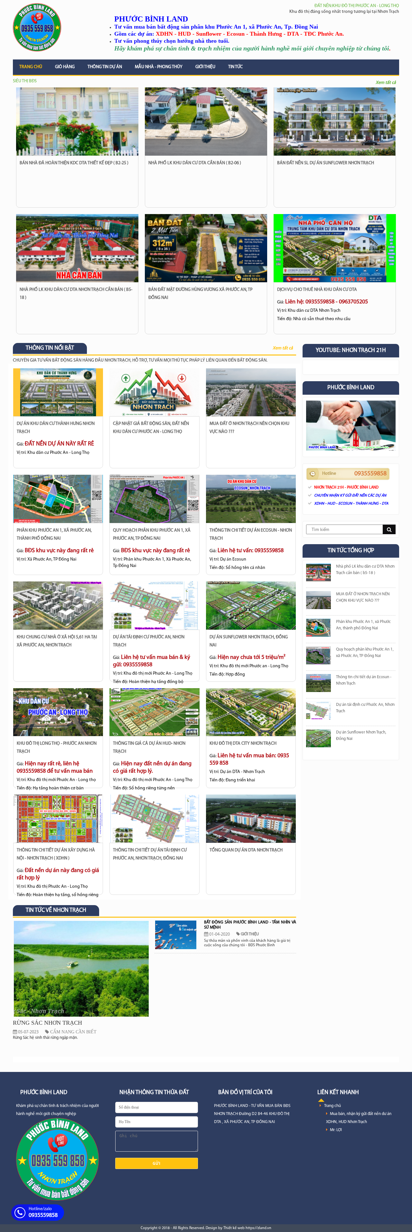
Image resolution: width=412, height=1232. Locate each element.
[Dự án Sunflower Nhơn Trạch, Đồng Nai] (251, 605)
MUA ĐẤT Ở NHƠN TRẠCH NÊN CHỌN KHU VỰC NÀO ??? (249, 427)
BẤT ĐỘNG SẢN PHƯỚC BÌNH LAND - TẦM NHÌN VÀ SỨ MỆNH (250, 925)
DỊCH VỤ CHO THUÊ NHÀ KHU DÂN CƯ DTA (317, 289)
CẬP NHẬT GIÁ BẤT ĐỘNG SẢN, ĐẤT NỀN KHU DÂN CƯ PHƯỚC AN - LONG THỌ (151, 427)
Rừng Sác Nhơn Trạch (47, 1023)
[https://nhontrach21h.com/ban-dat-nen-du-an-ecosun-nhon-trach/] (318, 684)
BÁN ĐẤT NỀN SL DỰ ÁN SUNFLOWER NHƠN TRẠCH (325, 163)
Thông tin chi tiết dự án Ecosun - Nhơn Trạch (251, 534)
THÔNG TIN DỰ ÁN (105, 67)
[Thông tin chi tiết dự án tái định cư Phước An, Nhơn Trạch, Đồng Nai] (154, 819)
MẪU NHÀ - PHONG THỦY (159, 67)
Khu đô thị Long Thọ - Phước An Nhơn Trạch (57, 747)
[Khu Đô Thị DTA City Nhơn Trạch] (251, 712)
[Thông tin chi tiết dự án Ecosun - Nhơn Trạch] (251, 499)
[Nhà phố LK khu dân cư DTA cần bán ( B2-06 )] (206, 121)
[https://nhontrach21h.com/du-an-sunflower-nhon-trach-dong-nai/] (318, 739)
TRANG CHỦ (30, 67)
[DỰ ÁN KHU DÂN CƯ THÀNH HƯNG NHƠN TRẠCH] (58, 392)
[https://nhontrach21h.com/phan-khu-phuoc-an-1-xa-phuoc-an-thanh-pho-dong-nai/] (318, 629)
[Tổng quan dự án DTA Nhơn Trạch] (251, 819)
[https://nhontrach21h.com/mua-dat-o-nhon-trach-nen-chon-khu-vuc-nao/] (318, 601)
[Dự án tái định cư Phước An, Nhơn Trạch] (154, 605)
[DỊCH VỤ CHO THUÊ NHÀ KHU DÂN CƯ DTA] (335, 248)
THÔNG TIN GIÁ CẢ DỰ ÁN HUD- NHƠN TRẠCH (149, 747)
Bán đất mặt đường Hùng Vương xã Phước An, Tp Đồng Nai (200, 293)
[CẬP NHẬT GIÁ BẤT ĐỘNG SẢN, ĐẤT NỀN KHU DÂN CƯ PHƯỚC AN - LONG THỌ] (154, 392)
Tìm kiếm (389, 529)
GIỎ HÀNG (65, 67)
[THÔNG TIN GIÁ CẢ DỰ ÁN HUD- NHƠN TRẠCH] (154, 712)
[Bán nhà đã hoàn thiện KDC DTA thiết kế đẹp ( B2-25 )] (77, 121)
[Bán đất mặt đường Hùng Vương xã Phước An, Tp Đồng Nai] (206, 248)
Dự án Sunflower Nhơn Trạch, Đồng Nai (249, 641)
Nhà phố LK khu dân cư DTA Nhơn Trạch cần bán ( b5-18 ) (76, 293)
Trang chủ (332, 1106)
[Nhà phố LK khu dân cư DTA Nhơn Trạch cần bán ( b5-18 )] (77, 248)
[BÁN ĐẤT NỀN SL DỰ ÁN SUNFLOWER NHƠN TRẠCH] (335, 121)
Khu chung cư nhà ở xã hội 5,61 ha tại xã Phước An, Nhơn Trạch (57, 641)
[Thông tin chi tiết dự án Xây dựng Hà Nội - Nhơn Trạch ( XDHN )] (58, 819)
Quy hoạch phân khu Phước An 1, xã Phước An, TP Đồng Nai (152, 534)
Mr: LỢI (336, 1130)
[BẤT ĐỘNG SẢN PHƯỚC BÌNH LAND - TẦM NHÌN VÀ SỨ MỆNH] (175, 935)
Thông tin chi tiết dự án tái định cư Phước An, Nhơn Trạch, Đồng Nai (150, 854)
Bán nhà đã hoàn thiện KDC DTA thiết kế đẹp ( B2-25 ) (74, 163)
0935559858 (370, 474)
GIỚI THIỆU (205, 67)
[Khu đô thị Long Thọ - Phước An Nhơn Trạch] (58, 712)
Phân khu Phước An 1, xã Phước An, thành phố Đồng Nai (54, 534)
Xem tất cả (386, 82)
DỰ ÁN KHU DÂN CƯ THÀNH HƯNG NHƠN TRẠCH (56, 427)
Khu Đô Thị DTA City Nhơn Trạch (243, 743)
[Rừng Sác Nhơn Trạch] (81, 1016)
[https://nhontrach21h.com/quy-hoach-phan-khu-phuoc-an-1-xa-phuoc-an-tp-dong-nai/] (318, 656)
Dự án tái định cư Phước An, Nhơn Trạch (148, 641)
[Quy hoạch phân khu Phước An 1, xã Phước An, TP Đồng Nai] (154, 499)
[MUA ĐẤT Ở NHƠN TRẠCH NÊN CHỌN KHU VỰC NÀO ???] (251, 392)
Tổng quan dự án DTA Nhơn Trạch (246, 850)
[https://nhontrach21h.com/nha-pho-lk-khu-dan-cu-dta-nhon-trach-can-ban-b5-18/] (318, 573)
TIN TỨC (235, 67)
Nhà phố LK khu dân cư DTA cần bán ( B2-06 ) (194, 163)
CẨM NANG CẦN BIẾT (73, 1032)
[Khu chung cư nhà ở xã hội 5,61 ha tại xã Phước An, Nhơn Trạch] (58, 605)
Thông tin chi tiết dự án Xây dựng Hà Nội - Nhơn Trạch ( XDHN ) (56, 854)
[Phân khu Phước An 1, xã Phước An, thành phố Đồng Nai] (58, 499)
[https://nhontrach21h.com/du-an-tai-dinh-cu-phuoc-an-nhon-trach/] (318, 712)
